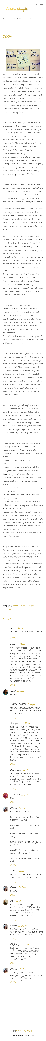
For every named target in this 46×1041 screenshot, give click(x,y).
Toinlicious (15, 794)
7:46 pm (20, 871)
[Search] (35, 4)
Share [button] (8, 609)
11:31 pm (26, 794)
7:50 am (22, 808)
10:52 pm (20, 900)
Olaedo (13, 808)
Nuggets (16, 606)
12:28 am (23, 969)
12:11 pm (25, 944)
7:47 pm (22, 887)
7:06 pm (21, 690)
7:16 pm (31, 704)
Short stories (18, 18)
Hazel (12, 690)
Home (5, 18)
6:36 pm (19, 627)
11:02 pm (22, 925)
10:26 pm (27, 769)
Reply (13, 638)
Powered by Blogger (24, 1031)
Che (12, 900)
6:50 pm (21, 644)
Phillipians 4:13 (27, 606)
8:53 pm (26, 723)
